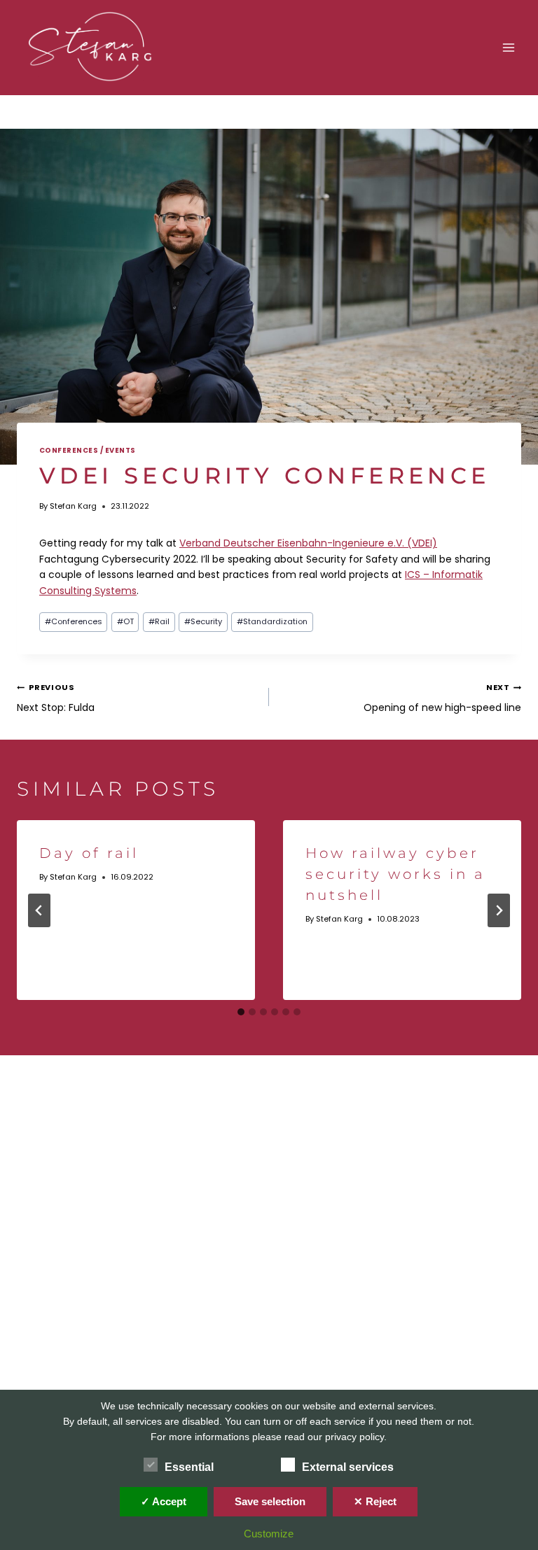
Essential (189, 1467)
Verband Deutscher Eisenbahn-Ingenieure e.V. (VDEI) (308, 543)
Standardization (272, 621)
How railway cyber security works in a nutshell (395, 874)
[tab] (240, 1011)
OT (125, 621)
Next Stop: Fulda (56, 698)
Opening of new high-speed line (442, 698)
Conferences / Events (87, 450)
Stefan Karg (73, 506)
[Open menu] (508, 47)
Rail (159, 621)
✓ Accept (163, 1501)
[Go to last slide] (39, 910)
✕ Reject (375, 1501)
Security (203, 621)
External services (348, 1467)
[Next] (499, 910)
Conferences (73, 621)
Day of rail (89, 853)
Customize (269, 1534)
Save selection (270, 1501)
